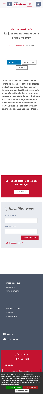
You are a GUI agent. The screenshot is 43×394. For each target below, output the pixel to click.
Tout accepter (15, 387)
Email (23, 67)
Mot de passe (10, 226)
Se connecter (30, 237)
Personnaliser (22, 391)
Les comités (10, 287)
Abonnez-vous (29, 4)
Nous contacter (12, 291)
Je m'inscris (21, 191)
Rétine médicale (21, 29)
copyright (10, 312)
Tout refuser (31, 387)
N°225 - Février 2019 (16, 46)
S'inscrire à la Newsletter (21, 371)
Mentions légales (13, 308)
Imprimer (30, 62)
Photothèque (12, 339)
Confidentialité (12, 316)
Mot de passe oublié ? (14, 243)
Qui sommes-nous (13, 283)
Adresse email (10, 216)
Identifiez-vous (38, 4)
